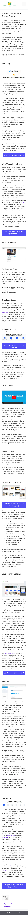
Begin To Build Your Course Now (14, 346)
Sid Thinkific (7, 906)
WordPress (5, 312)
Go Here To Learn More (13, 673)
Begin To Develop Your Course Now (14, 886)
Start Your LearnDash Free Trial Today (14, 505)
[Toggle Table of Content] (5, 898)
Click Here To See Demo (13, 155)
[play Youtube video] (14, 397)
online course (11, 835)
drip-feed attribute (10, 653)
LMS (24, 202)
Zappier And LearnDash (11, 904)
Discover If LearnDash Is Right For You (14, 232)
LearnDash (17, 778)
